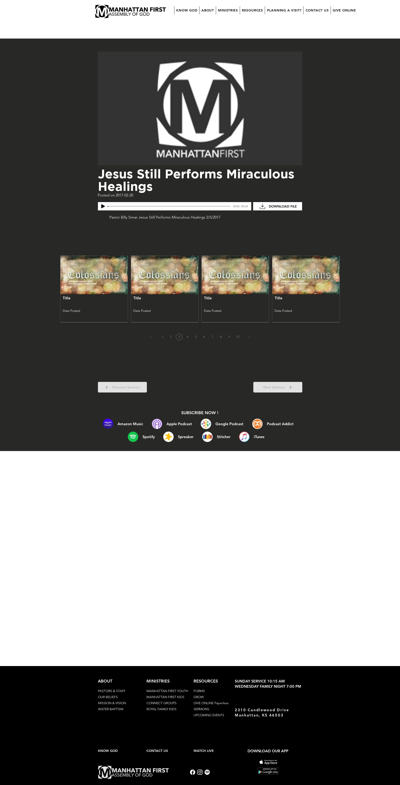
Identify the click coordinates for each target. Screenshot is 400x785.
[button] (207, 10)
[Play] (103, 206)
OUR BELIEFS (108, 697)
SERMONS (201, 709)
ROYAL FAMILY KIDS (161, 709)
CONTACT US (157, 751)
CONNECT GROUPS (161, 703)
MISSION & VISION (112, 703)
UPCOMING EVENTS (209, 715)
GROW (199, 697)
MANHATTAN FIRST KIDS (165, 697)
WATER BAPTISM (110, 709)
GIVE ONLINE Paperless (211, 703)
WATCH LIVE (204, 751)
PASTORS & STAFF (112, 691)
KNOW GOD (108, 751)
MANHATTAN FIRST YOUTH (167, 691)
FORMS (199, 691)
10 (237, 337)
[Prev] (151, 337)
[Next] (249, 337)
